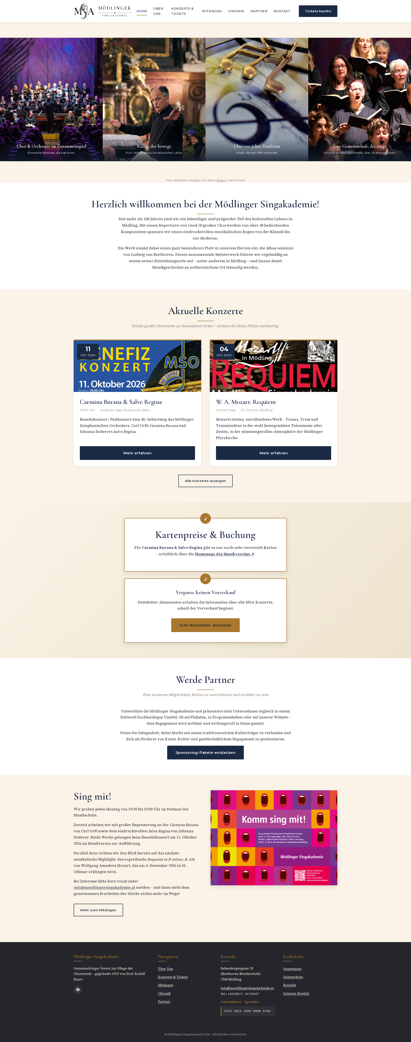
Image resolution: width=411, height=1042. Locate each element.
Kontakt (282, 11)
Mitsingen (212, 11)
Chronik (236, 11)
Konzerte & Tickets (182, 11)
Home (142, 11)
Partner (259, 11)
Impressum (292, 969)
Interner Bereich (296, 993)
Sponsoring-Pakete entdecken (206, 752)
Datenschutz (293, 977)
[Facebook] (78, 989)
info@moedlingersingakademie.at (104, 887)
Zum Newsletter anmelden (205, 625)
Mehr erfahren (137, 453)
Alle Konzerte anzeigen (205, 481)
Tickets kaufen (318, 11)
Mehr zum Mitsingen (98, 910)
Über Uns (158, 11)
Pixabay (221, 180)
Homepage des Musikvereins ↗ (224, 554)
